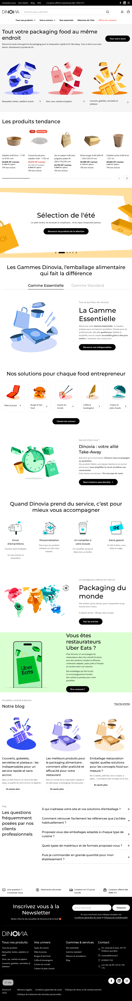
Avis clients (23, 3)
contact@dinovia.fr (109, 955)
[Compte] (122, 11)
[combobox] (66, 12)
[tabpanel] (66, 326)
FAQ (39, 3)
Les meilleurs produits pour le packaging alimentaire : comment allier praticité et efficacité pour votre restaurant (65, 767)
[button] (62, 252)
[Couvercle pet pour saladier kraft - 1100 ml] (40, 140)
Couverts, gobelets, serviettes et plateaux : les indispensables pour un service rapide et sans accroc (20, 767)
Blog (33, 3)
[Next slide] (127, 178)
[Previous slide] (119, 178)
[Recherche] (107, 11)
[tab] (46, 286)
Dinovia (5, 989)
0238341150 (107, 960)
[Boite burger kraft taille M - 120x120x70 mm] (92, 140)
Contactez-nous (9, 3)
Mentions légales (24, 989)
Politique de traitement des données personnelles (39, 994)
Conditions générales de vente (88, 917)
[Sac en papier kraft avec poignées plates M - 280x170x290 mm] (66, 140)
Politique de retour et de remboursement (83, 989)
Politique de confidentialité (116, 917)
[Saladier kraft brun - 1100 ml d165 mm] (14, 140)
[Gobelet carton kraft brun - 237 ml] (118, 140)
